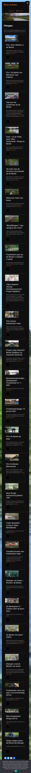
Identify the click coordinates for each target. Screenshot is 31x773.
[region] (15, 17)
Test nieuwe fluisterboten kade (13, 322)
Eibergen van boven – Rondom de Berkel (15, 581)
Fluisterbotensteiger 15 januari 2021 (15, 409)
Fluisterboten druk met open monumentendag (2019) (15, 692)
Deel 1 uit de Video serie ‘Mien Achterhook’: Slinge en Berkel (15, 140)
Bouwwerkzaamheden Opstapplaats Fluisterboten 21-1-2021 (15, 381)
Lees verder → (13, 53)
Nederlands (20, 10)
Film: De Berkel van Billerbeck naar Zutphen (14, 74)
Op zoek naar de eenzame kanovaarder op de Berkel (15, 171)
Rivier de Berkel (10, 4)
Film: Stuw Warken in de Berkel (15, 45)
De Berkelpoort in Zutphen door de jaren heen (15, 608)
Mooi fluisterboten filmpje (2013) (13, 717)
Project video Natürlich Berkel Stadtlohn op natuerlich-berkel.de (15, 352)
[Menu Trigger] (27, 3)
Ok (16, 770)
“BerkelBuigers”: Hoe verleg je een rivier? (14, 226)
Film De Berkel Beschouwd (12, 465)
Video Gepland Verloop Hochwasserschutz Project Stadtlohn (14, 288)
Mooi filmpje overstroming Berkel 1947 (14, 495)
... (7, 57)
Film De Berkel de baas (13, 437)
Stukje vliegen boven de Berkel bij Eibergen (15, 741)
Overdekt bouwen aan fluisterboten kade (15, 552)
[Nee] (29, 766)
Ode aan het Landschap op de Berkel (13, 104)
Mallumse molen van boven (14, 198)
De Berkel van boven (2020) (14, 635)
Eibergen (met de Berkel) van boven (13, 664)
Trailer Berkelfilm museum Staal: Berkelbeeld (13, 525)
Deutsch (12, 10)
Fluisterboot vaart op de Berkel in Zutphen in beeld (14, 256)
